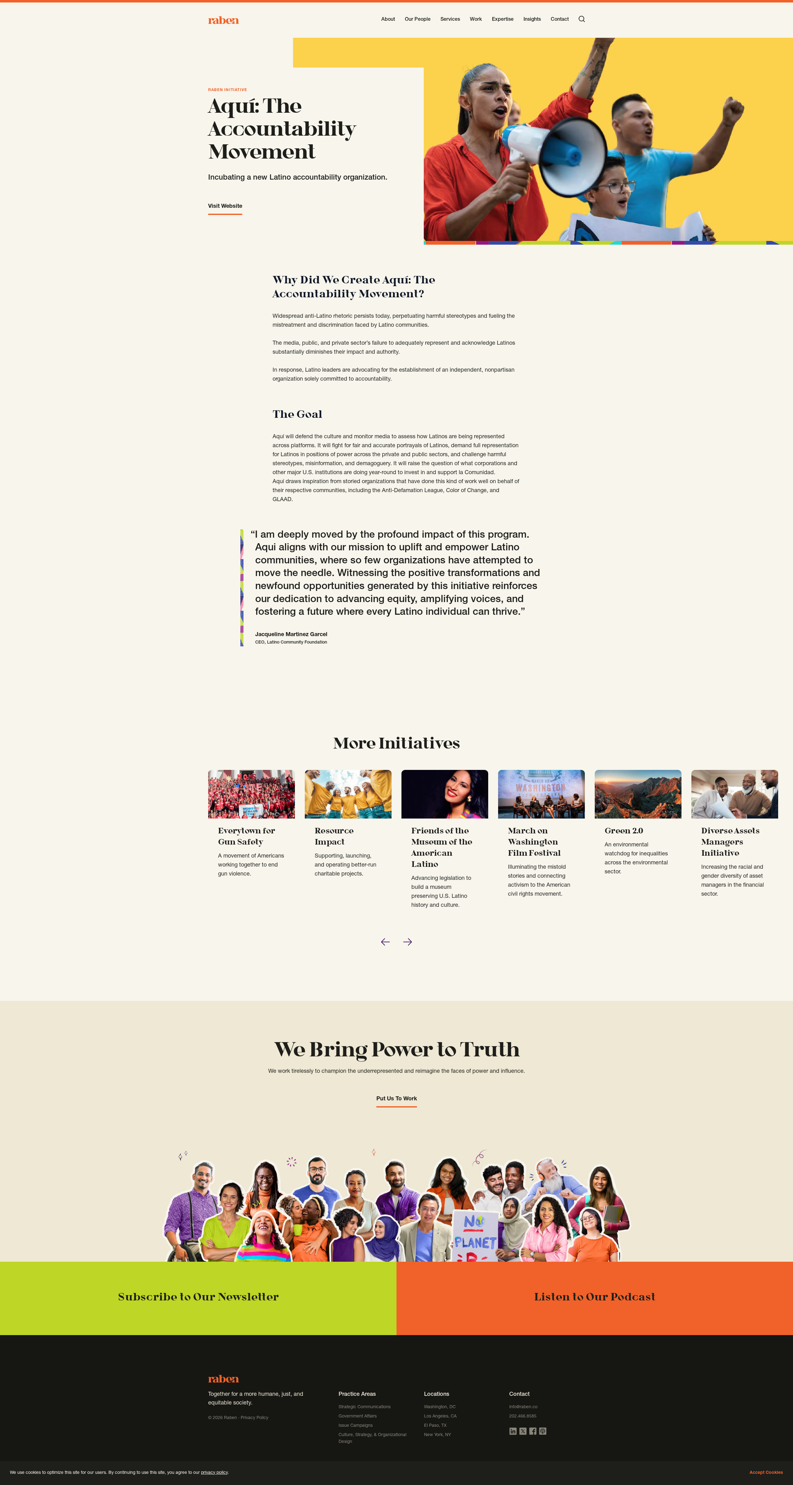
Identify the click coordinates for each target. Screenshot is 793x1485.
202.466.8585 (523, 1416)
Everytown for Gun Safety (246, 837)
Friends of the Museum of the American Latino (441, 848)
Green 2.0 (624, 831)
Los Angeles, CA (440, 1416)
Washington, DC (440, 1407)
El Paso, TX (435, 1426)
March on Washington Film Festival (534, 843)
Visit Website (225, 206)
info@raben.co (523, 1407)
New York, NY (437, 1435)
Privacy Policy (254, 1418)
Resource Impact (334, 837)
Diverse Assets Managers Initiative (730, 843)
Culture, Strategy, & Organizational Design (372, 1438)
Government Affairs (358, 1416)
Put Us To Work (396, 1099)
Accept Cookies (766, 1473)
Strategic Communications (365, 1407)
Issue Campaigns (356, 1426)
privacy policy (214, 1473)
